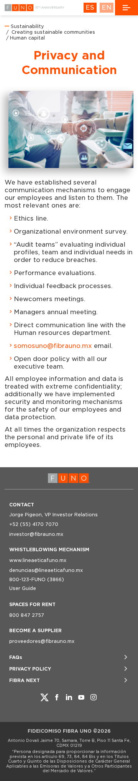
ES (89, 7)
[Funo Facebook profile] (56, 697)
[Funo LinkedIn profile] (69, 697)
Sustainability (27, 26)
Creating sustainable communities (52, 32)
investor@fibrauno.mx (36, 534)
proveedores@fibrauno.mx (41, 641)
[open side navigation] (126, 7)
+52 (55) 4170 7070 (33, 524)
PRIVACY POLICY (30, 669)
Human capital (27, 38)
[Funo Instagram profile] (93, 697)
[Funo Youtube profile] (81, 697)
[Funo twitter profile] (44, 697)
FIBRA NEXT (24, 680)
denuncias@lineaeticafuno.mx (46, 570)
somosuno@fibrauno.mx (53, 345)
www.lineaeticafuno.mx (37, 560)
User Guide (22, 588)
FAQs (15, 657)
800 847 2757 (26, 615)
